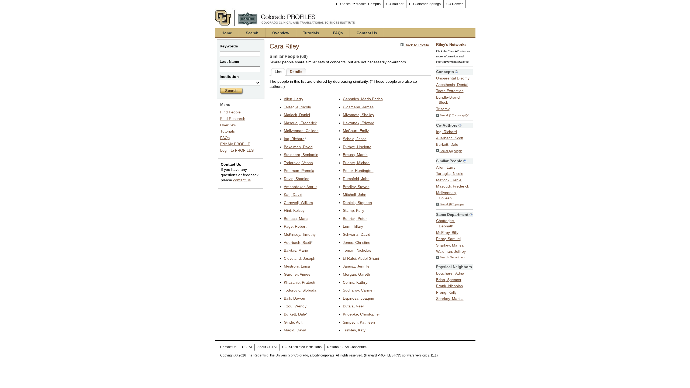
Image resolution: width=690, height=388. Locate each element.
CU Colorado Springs (425, 4)
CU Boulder (394, 4)
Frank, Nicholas (449, 286)
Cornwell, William (298, 202)
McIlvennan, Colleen (301, 131)
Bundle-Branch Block (448, 100)
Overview (280, 33)
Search (252, 33)
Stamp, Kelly (353, 210)
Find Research (232, 118)
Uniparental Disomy (453, 78)
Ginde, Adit (293, 322)
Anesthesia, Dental (452, 84)
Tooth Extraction (450, 91)
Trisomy (443, 109)
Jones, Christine (356, 242)
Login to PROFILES (237, 150)
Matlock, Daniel (297, 115)
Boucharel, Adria (450, 273)
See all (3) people (451, 151)
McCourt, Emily (356, 131)
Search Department (452, 257)
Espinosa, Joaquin (358, 298)
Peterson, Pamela (299, 170)
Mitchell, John (354, 194)
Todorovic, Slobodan (301, 290)
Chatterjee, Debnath (445, 223)
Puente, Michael (356, 163)
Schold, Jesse (355, 139)
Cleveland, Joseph (299, 258)
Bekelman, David (298, 147)
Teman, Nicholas (357, 250)
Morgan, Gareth (356, 274)
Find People (230, 112)
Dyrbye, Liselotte (357, 147)
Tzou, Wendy (295, 306)
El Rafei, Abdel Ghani (361, 258)
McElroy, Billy (447, 232)
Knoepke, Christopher (361, 314)
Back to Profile (417, 45)
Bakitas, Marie (296, 250)
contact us (242, 180)
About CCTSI (267, 347)
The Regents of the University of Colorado (277, 355)
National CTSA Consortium (347, 347)
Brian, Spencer (448, 280)
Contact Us (367, 33)
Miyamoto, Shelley (358, 115)
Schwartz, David (356, 234)
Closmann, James (358, 107)
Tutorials (311, 33)
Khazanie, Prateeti (299, 282)
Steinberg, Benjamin (301, 155)
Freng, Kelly (446, 292)
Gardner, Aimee (297, 274)
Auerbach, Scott (297, 242)
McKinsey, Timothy (300, 234)
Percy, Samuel (448, 239)
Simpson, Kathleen (359, 322)
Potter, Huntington (358, 170)
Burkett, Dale (295, 314)
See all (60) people (452, 204)
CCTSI (247, 347)
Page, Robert (295, 226)
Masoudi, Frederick (300, 123)
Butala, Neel (353, 306)
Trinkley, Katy (354, 330)
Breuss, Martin (355, 155)
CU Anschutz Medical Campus (358, 4)
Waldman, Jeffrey (451, 251)
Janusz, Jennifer (357, 266)
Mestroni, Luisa (297, 266)
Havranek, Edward (358, 123)
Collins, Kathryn (356, 282)
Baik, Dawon (294, 298)
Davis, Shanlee (296, 178)
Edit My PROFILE (235, 144)
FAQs (338, 33)
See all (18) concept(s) (455, 115)
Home (227, 33)
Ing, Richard (294, 139)
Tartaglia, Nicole (297, 107)
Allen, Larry (293, 99)
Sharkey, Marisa (450, 245)
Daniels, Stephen (357, 202)
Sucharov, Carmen (359, 290)
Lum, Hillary (353, 226)
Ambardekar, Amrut (300, 187)
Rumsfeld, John (356, 178)
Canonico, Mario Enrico (363, 99)
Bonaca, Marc (296, 218)
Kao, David (293, 194)
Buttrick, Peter (355, 218)
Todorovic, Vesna (298, 163)
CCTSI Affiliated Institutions (302, 347)
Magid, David (295, 330)
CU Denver (454, 4)
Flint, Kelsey (294, 210)
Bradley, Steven (356, 187)
